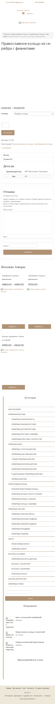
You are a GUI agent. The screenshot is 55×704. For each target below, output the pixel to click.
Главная (6, 34)
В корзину (8, 133)
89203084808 (39, 2)
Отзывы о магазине (42, 688)
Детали (6, 155)
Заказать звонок (23, 10)
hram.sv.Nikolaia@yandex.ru (15, 2)
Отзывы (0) (7, 159)
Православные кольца (19, 34)
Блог (24, 688)
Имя (5, 237)
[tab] (27, 155)
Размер (4, 113)
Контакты (30, 688)
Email (6, 246)
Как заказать (17, 688)
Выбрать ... (13, 326)
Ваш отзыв (8, 210)
